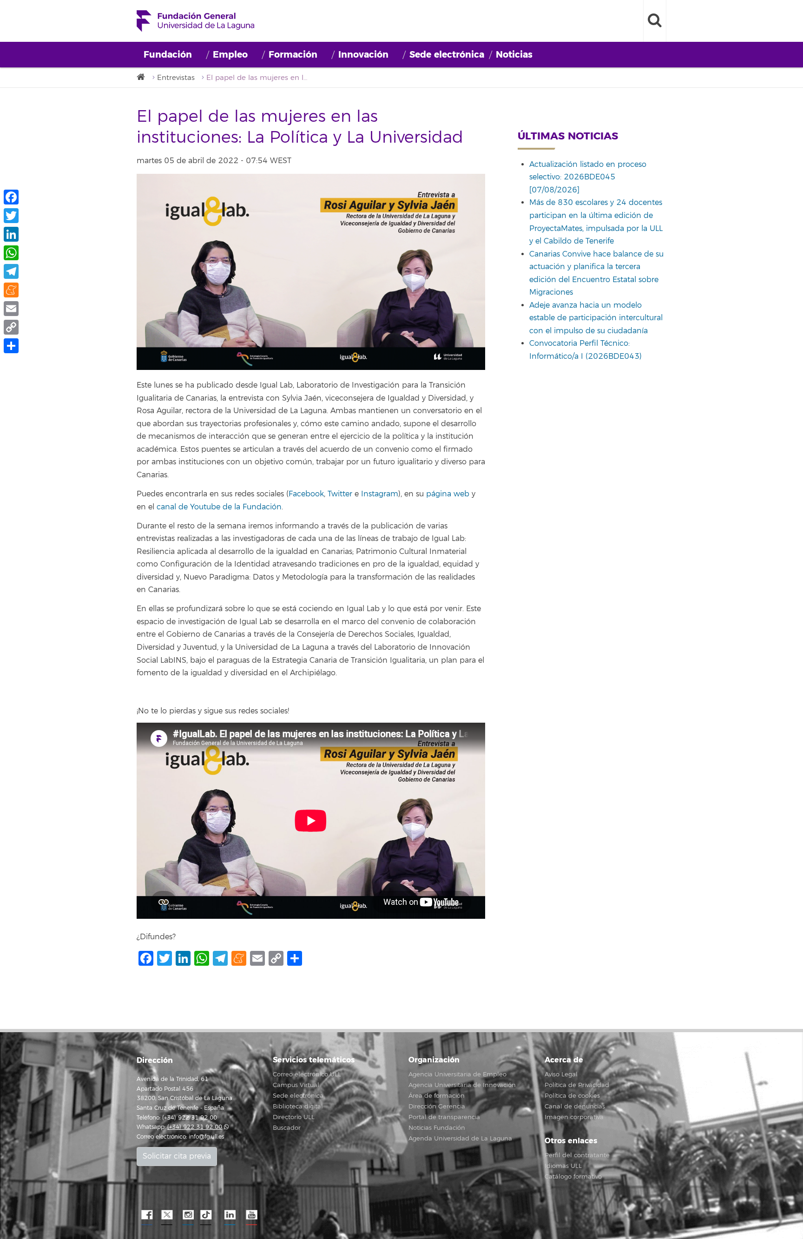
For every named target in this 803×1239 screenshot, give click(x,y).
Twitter (341, 494)
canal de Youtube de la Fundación (219, 507)
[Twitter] (11, 215)
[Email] (11, 308)
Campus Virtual (296, 1085)
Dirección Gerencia (436, 1106)
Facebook (306, 494)
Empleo (230, 54)
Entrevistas (176, 77)
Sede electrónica (446, 54)
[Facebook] (11, 197)
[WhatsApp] (11, 253)
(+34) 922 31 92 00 (194, 1127)
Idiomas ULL (563, 1166)
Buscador (287, 1128)
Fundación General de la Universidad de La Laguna (195, 21)
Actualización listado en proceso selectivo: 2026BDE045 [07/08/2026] (587, 177)
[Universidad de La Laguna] (144, 77)
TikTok (208, 1215)
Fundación (168, 54)
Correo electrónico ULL (307, 1074)
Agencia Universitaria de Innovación (462, 1085)
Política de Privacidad (577, 1085)
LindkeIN (229, 1215)
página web (446, 494)
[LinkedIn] (11, 234)
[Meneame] (11, 290)
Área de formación (436, 1096)
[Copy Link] (11, 327)
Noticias (514, 54)
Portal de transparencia (444, 1117)
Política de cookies (572, 1096)
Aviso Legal (561, 1074)
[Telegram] (11, 271)
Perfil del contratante (577, 1155)
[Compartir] (11, 345)
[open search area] (654, 21)
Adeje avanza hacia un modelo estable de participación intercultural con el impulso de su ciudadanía (596, 318)
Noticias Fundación (436, 1128)
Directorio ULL (294, 1117)
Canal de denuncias (575, 1106)
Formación (293, 54)
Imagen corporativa (574, 1117)
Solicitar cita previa (177, 1156)
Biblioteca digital (298, 1106)
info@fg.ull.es (206, 1137)
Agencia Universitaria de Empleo (457, 1074)
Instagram (379, 494)
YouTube (250, 1215)
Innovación (363, 54)
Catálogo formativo (573, 1176)
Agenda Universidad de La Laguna (460, 1138)
